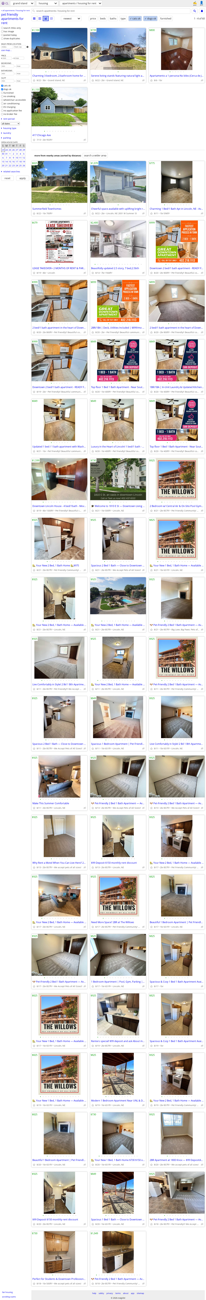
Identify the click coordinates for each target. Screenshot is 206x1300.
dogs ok (7, 89)
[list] (34, 18)
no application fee (13, 110)
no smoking (9, 96)
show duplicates (12, 38)
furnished (9, 92)
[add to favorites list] (34, 80)
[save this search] (202, 11)
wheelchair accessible (15, 99)
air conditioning (12, 103)
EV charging (10, 107)
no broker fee (10, 114)
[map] (51, 18)
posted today (10, 35)
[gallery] (46, 18)
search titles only (12, 27)
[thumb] (40, 18)
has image (9, 31)
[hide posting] (85, 80)
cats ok (7, 85)
